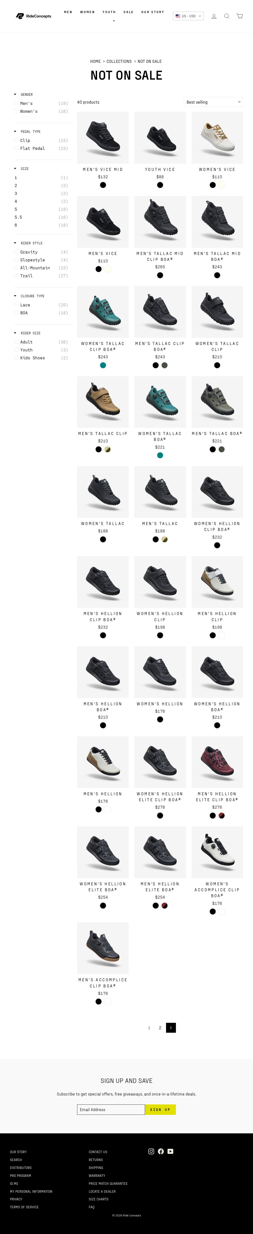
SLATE (164, 365)
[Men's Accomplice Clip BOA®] (103, 948)
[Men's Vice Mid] (103, 137)
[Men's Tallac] (160, 492)
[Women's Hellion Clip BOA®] (217, 492)
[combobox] (213, 102)
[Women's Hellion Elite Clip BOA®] (160, 762)
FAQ (91, 1207)
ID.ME (14, 1183)
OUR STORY (18, 1151)
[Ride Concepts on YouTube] (170, 1151)
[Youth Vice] (160, 137)
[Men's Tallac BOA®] (217, 402)
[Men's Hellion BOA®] (103, 672)
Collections (119, 61)
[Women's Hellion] (160, 672)
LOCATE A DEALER (102, 1191)
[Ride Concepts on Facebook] (161, 1151)
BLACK (103, 185)
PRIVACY (16, 1199)
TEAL (103, 365)
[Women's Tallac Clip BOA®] (103, 312)
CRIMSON (221, 815)
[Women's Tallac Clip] (217, 312)
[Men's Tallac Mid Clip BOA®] (160, 222)
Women (87, 12)
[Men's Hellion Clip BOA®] (103, 582)
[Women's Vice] (217, 137)
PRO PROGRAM (20, 1175)
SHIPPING (96, 1167)
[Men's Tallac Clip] (103, 402)
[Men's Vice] (103, 222)
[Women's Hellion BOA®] (217, 672)
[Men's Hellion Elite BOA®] (160, 852)
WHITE (221, 635)
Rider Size (30, 333)
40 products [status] (88, 101)
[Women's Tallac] (103, 492)
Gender (26, 94)
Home (95, 61)
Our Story (152, 12)
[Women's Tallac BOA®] (160, 402)
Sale (129, 12)
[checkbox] (43, 103)
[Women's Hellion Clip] (160, 582)
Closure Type (31, 296)
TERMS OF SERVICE (24, 1207)
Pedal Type (30, 131)
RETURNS (96, 1159)
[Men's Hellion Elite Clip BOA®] (217, 762)
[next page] (171, 1028)
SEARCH (16, 1159)
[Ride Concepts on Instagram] (151, 1151)
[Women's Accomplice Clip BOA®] (217, 852)
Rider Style (30, 243)
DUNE (107, 449)
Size (24, 168)
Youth (109, 12)
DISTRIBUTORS (21, 1167)
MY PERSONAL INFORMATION (31, 1191)
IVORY (221, 185)
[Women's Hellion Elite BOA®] (103, 852)
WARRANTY (97, 1175)
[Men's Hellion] (103, 762)
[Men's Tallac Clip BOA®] (160, 312)
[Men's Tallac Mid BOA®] (217, 222)
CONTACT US (98, 1151)
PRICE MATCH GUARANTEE (108, 1183)
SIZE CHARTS (98, 1199)
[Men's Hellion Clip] (217, 582)
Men (68, 12)
